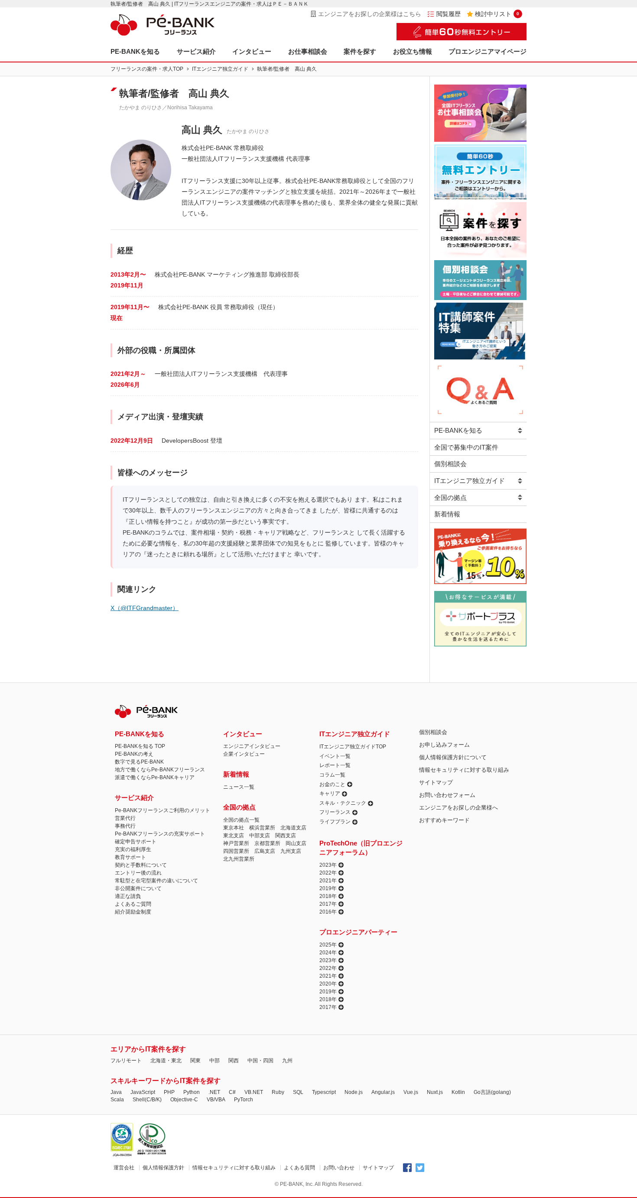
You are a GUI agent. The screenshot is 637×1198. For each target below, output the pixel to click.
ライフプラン (335, 822)
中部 (214, 1061)
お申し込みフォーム (444, 744)
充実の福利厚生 (133, 849)
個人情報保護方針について (453, 757)
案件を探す (360, 51)
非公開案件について (138, 888)
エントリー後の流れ (138, 873)
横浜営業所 (262, 828)
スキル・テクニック (342, 803)
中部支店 (259, 835)
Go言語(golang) (492, 1092)
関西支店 (285, 835)
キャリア (329, 793)
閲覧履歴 (448, 13)
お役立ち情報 (412, 51)
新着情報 (447, 514)
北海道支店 (293, 828)
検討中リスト (497, 13)
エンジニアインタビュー (251, 746)
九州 (287, 1061)
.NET (214, 1092)
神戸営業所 (236, 843)
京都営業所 (267, 843)
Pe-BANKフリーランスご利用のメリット (162, 810)
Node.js (353, 1092)
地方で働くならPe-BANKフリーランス (160, 770)
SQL (298, 1092)
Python (191, 1092)
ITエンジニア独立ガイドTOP (352, 747)
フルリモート (126, 1061)
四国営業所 (236, 851)
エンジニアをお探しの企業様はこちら (369, 13)
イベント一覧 (335, 756)
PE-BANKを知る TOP (140, 746)
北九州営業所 (238, 859)
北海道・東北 (166, 1061)
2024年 (328, 952)
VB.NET (253, 1092)
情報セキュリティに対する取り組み (464, 770)
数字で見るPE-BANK (139, 762)
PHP (169, 1092)
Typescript (324, 1092)
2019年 (328, 888)
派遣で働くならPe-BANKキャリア (155, 777)
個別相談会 (450, 463)
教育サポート (130, 857)
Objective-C (184, 1100)
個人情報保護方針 (163, 1168)
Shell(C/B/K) (147, 1100)
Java (116, 1092)
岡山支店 (296, 843)
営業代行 (125, 818)
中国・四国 (260, 1061)
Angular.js (383, 1092)
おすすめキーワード (444, 820)
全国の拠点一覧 (241, 820)
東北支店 (233, 835)
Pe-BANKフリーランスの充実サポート (160, 834)
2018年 (328, 896)
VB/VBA (216, 1100)
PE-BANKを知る (135, 51)
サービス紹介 (196, 51)
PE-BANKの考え (134, 754)
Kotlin (458, 1092)
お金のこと (332, 784)
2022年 (328, 872)
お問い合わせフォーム (447, 795)
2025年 (328, 944)
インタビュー (251, 51)
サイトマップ (436, 782)
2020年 (328, 983)
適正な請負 (128, 896)
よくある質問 (299, 1168)
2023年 (328, 865)
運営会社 (124, 1168)
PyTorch (243, 1100)
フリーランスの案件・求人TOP (146, 69)
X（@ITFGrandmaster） (144, 607)
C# (232, 1092)
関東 (195, 1061)
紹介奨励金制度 (133, 912)
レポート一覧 (335, 765)
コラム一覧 (332, 775)
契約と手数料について (141, 865)
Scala (117, 1100)
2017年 (328, 904)
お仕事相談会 (307, 51)
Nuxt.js (435, 1092)
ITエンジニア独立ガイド (220, 69)
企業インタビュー (244, 754)
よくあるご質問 (133, 904)
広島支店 (264, 851)
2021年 (328, 880)
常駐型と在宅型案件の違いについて (156, 881)
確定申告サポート (135, 842)
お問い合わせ (338, 1168)
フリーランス (335, 812)
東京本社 (233, 828)
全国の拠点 (450, 497)
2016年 (328, 911)
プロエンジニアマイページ (487, 51)
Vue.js (410, 1092)
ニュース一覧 (238, 787)
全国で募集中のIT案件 (466, 447)
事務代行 (125, 826)
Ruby (278, 1092)
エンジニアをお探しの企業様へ (458, 807)
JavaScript (142, 1092)
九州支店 (290, 851)
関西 (233, 1061)
